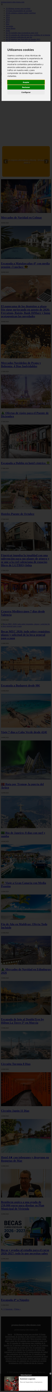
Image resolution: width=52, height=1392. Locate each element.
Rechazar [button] (26, 87)
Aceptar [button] (26, 82)
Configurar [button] (26, 92)
